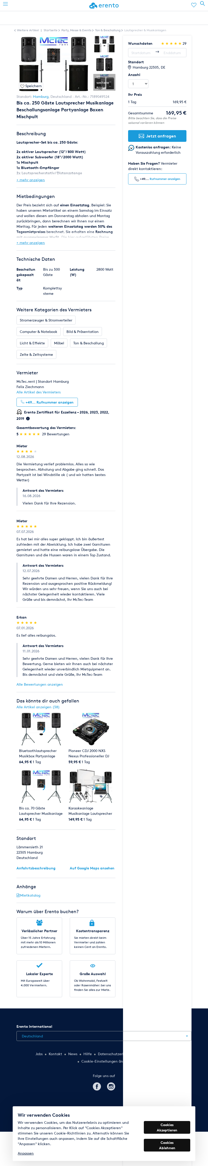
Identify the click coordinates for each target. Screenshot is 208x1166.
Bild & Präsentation (82, 331)
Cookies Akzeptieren (167, 1127)
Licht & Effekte (32, 343)
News (72, 1054)
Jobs (39, 1054)
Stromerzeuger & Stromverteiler (46, 320)
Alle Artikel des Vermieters (38, 392)
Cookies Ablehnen (167, 1145)
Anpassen (26, 1153)
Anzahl (134, 74)
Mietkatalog (30, 895)
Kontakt (55, 1054)
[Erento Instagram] (111, 1085)
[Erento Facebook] (97, 1085)
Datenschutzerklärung (116, 1054)
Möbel (59, 343)
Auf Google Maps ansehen (92, 868)
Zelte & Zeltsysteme (36, 354)
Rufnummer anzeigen (165, 179)
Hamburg (40, 96)
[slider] (30, 434)
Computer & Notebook (38, 331)
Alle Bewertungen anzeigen (39, 684)
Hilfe (87, 1054)
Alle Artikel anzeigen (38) (38, 707)
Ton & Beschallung (88, 343)
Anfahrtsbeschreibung (36, 868)
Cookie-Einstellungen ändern (106, 1061)
